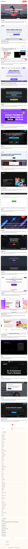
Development (3, 453)
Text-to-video (4, 505)
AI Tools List (7, 541)
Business (3, 446)
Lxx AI (7, 542)
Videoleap (3, 20)
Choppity (2, 293)
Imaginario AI (3, 251)
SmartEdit (2, 272)
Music (2, 475)
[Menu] (19, 1)
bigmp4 (2, 209)
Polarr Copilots (3, 188)
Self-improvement (4, 492)
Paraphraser (3, 479)
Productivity (3, 485)
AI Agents (3, 436)
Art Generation (4, 439)
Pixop (2, 167)
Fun (2, 462)
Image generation (4, 466)
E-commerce (3, 455)
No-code (3, 478)
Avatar (3, 443)
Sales (2, 491)
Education (3, 456)
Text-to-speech (4, 504)
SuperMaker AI (3, 525)
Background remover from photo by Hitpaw (8, 83)
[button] (24, 1)
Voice (2, 514)
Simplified (2, 104)
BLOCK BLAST (3, 530)
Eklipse (2, 125)
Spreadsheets (3, 498)
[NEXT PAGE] (20, 424)
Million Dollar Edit (4, 314)
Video (2, 511)
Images (3, 468)
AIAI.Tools (3, 1)
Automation (3, 442)
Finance (3, 459)
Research (3, 488)
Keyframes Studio (4, 418)
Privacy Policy (7, 544)
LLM (2, 472)
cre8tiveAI (3, 230)
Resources (3, 489)
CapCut (2, 146)
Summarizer (3, 502)
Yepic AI (2, 62)
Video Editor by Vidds (5, 41)
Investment (3, 469)
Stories (3, 501)
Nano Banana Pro (4, 532)
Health (2, 465)
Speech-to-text (4, 495)
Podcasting (3, 482)
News (2, 476)
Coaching (3, 449)
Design (2, 452)
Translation (3, 508)
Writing (3, 515)
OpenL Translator (4, 523)
